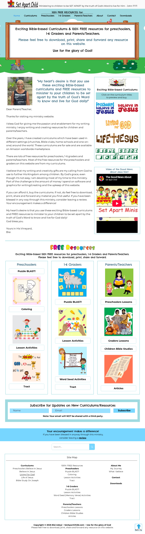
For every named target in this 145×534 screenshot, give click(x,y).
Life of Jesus (27, 477)
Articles (72, 516)
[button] (47, 15)
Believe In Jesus (27, 471)
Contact (116, 477)
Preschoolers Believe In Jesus (27, 468)
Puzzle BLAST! (72, 471)
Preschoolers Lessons (72, 507)
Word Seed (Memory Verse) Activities (72, 495)
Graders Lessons (72, 510)
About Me (116, 465)
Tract (72, 480)
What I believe (116, 471)
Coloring (72, 474)
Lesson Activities (72, 477)
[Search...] (92, 447)
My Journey (116, 468)
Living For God (27, 474)
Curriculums (27, 465)
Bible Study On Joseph (27, 480)
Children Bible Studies (72, 513)
